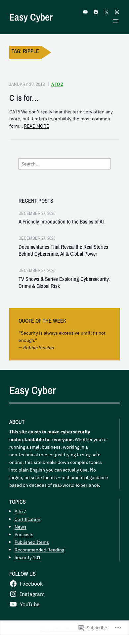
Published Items (32, 542)
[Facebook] (96, 12)
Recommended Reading (39, 549)
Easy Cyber (31, 17)
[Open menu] (116, 21)
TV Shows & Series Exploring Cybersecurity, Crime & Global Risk (64, 282)
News (20, 527)
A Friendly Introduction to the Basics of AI (61, 221)
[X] (106, 12)
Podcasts (24, 534)
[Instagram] (117, 12)
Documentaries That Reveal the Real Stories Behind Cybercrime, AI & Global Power (63, 250)
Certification (27, 519)
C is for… (24, 98)
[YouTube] (85, 12)
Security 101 (28, 557)
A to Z (57, 84)
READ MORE (36, 126)
